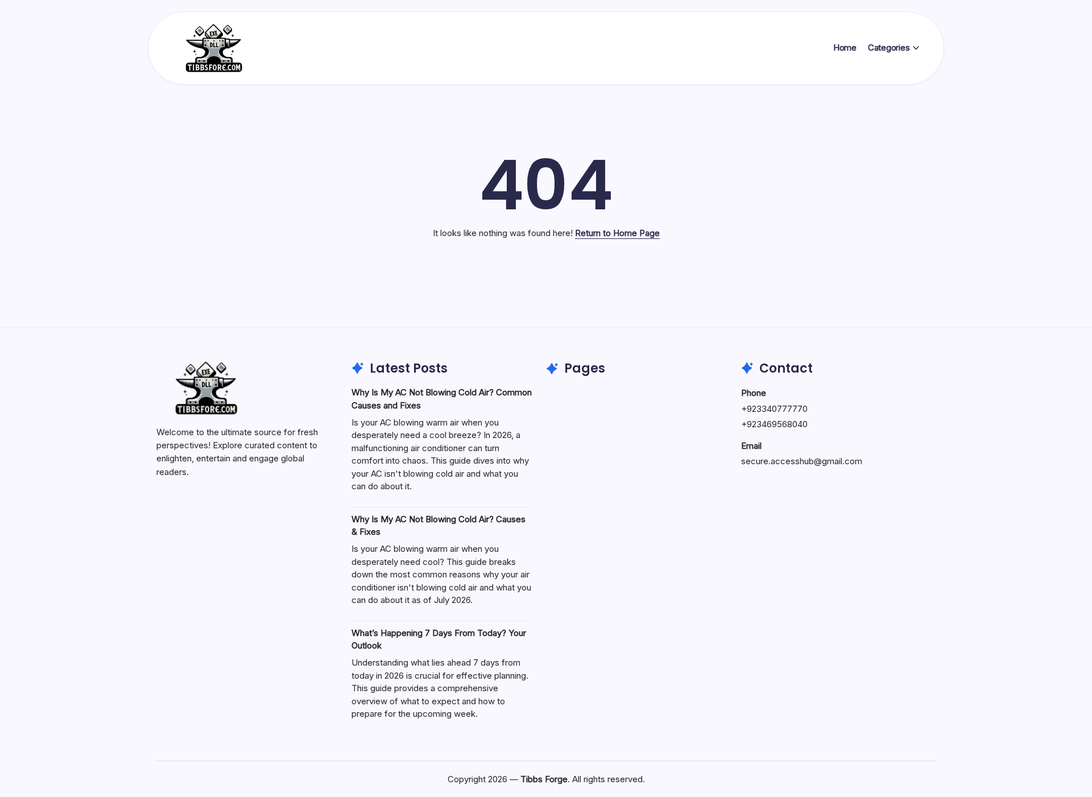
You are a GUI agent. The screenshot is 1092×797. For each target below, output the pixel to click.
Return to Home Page (617, 233)
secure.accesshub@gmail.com (801, 461)
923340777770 (777, 408)
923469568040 (777, 424)
